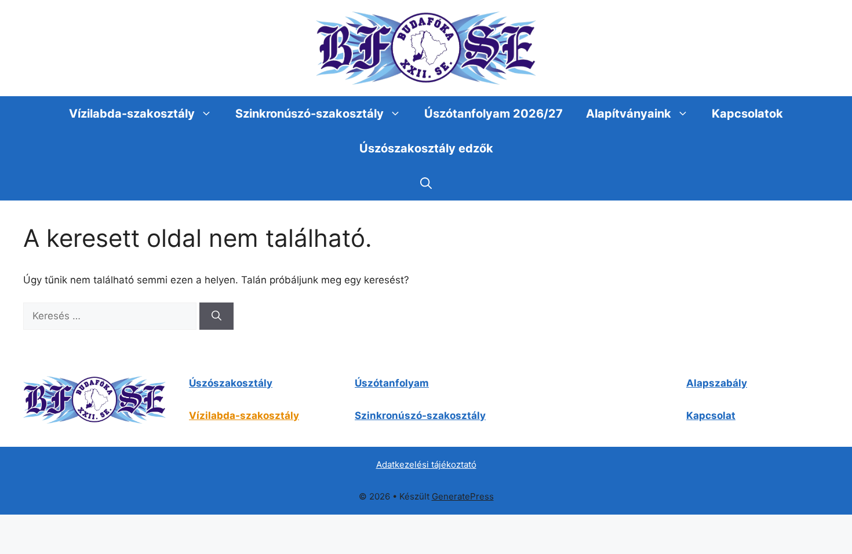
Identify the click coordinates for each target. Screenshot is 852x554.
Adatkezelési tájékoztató (426, 464)
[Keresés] (216, 316)
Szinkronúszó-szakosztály (309, 114)
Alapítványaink (628, 114)
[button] (426, 183)
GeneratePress (463, 496)
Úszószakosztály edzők (426, 148)
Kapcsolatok (747, 114)
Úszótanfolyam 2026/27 (493, 114)
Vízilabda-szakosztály (132, 114)
